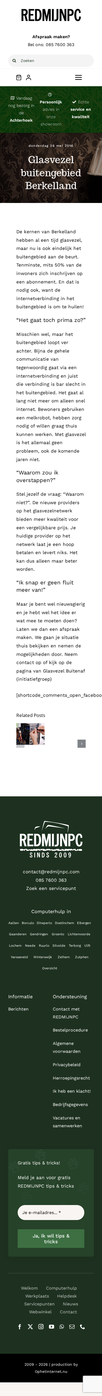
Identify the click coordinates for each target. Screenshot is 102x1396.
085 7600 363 (60, 44)
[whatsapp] (62, 1326)
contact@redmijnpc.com (51, 871)
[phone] (82, 1326)
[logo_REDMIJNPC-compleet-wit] (51, 823)
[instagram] (41, 1326)
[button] (20, 744)
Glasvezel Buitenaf (64, 671)
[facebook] (19, 1326)
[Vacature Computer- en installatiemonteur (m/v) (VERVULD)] (30, 734)
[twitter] (30, 1326)
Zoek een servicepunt (51, 888)
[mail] (72, 1326)
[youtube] (51, 1326)
